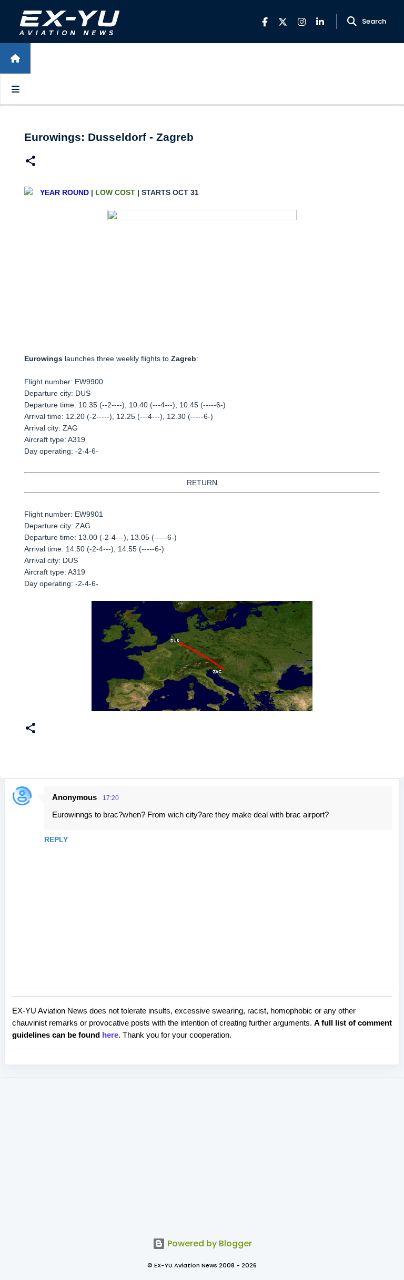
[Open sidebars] (15, 89)
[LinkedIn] (320, 21)
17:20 (111, 798)
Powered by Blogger (208, 1243)
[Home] (15, 58)
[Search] (352, 21)
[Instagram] (302, 21)
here (110, 1034)
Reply (56, 839)
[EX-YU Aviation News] (67, 21)
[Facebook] (265, 21)
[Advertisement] (202, 1151)
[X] (282, 21)
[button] (30, 162)
